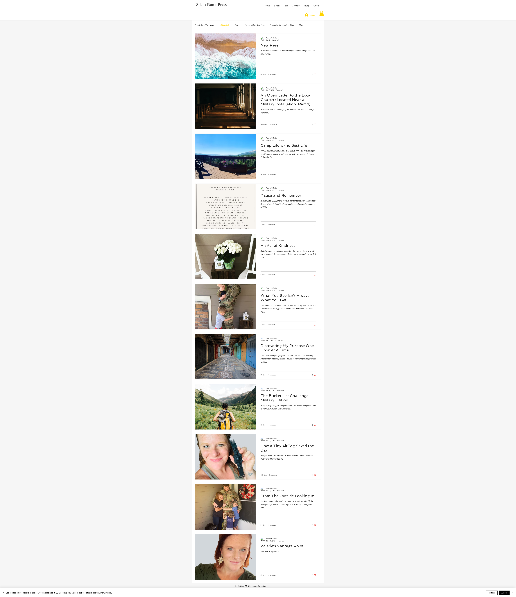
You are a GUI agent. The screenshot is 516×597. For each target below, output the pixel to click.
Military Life (224, 25)
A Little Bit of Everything (204, 25)
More (301, 25)
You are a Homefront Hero (254, 25)
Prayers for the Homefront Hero (282, 25)
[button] (321, 13)
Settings (491, 592)
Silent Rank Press (211, 4)
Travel (237, 25)
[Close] (512, 593)
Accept (504, 592)
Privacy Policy (106, 592)
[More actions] (315, 39)
